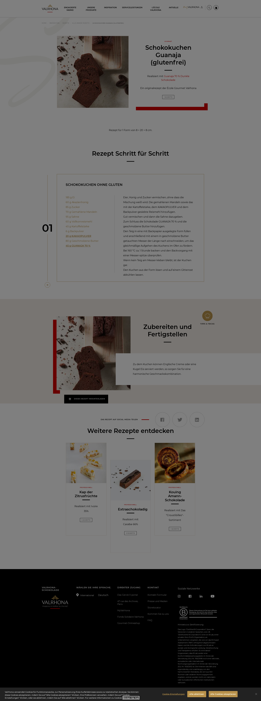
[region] (130, 694)
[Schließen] (256, 694)
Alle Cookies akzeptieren (223, 694)
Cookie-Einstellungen (173, 694)
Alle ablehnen (196, 694)
